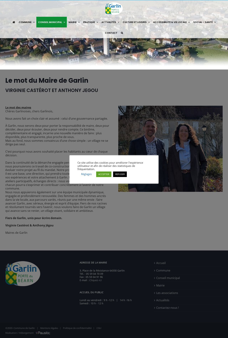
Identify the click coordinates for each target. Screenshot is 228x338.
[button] (122, 32)
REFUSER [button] (120, 174)
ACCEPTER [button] (103, 174)
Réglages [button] (86, 174)
